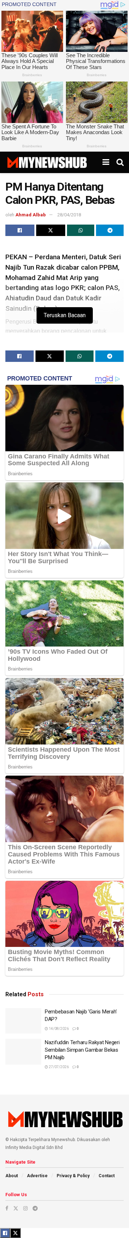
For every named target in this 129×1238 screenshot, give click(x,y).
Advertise (37, 1175)
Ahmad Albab (30, 214)
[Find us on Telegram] (35, 1208)
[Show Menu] (105, 162)
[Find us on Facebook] (6, 1208)
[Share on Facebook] (19, 230)
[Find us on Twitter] (15, 1208)
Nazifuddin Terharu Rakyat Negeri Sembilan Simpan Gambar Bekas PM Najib (82, 1050)
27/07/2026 (58, 1067)
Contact (107, 1175)
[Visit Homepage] (46, 162)
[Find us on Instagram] (25, 1208)
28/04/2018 (69, 214)
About (11, 1175)
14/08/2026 (58, 1029)
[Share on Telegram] (110, 230)
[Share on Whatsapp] (81, 230)
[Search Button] (120, 162)
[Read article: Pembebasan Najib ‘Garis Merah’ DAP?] (23, 1021)
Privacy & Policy (73, 1175)
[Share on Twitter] (50, 230)
